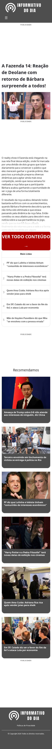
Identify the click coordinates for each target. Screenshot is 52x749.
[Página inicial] (26, 715)
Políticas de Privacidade (26, 725)
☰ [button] (6, 17)
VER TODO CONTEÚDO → (26, 241)
